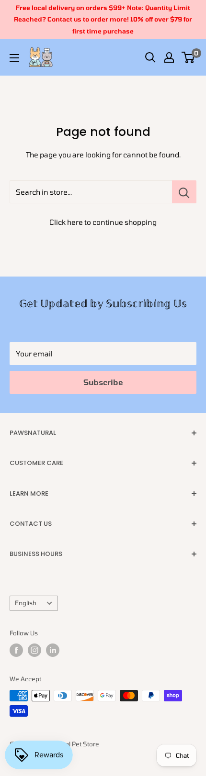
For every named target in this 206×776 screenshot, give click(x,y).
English (25, 603)
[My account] (169, 57)
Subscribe (103, 382)
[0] (189, 57)
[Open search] (150, 57)
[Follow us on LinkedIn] (52, 650)
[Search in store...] (184, 191)
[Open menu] (14, 58)
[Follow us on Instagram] (34, 650)
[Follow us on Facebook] (16, 650)
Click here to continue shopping (103, 222)
